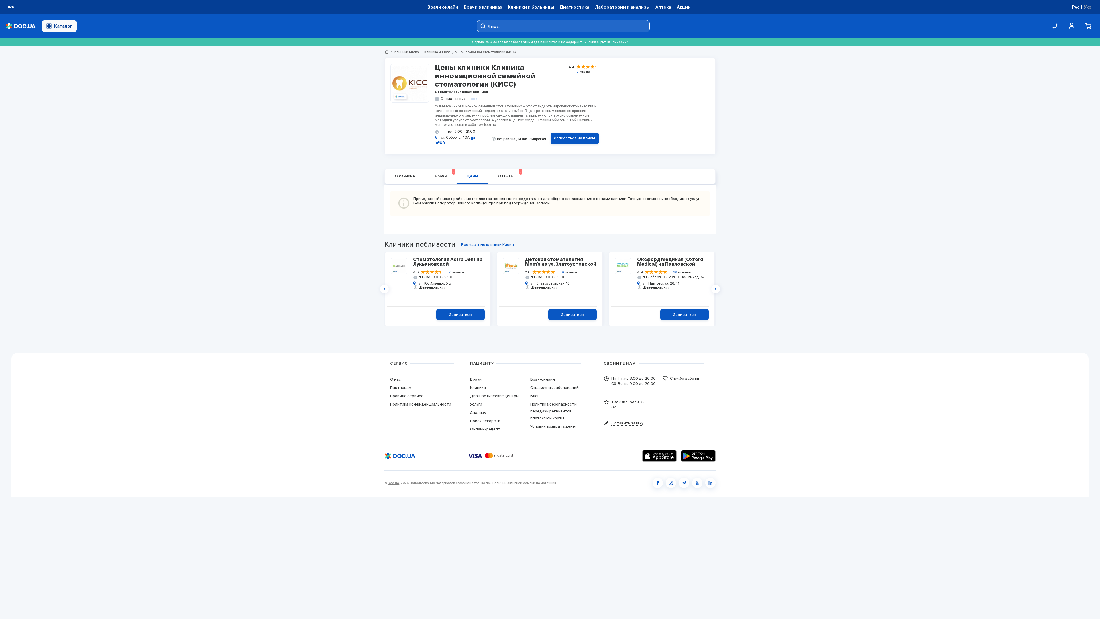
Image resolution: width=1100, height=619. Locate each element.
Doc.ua (393, 483)
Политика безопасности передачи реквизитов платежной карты (553, 411)
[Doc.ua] (21, 26)
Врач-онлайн (542, 379)
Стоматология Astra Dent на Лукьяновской (447, 262)
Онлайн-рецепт (485, 429)
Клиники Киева (404, 52)
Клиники (478, 387)
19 (562, 272)
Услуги (476, 404)
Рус (1076, 7)
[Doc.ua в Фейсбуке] (658, 483)
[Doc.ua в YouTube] (697, 483)
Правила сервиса (406, 396)
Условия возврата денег (553, 426)
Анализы (478, 412)
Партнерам (400, 387)
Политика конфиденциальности (420, 404)
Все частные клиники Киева (487, 244)
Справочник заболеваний (554, 387)
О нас (395, 379)
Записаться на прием (574, 138)
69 (675, 272)
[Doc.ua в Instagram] (671, 483)
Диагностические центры (494, 396)
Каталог (63, 25)
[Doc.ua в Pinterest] (710, 483)
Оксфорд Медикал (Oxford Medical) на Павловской (670, 262)
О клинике (405, 176)
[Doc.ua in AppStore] (659, 456)
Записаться (460, 315)
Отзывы (510, 174)
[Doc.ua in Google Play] (698, 456)
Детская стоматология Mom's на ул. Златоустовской (560, 262)
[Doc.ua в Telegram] (684, 483)
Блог (534, 396)
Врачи (445, 174)
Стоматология (453, 99)
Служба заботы (684, 378)
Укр (1087, 7)
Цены (472, 176)
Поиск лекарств (485, 421)
